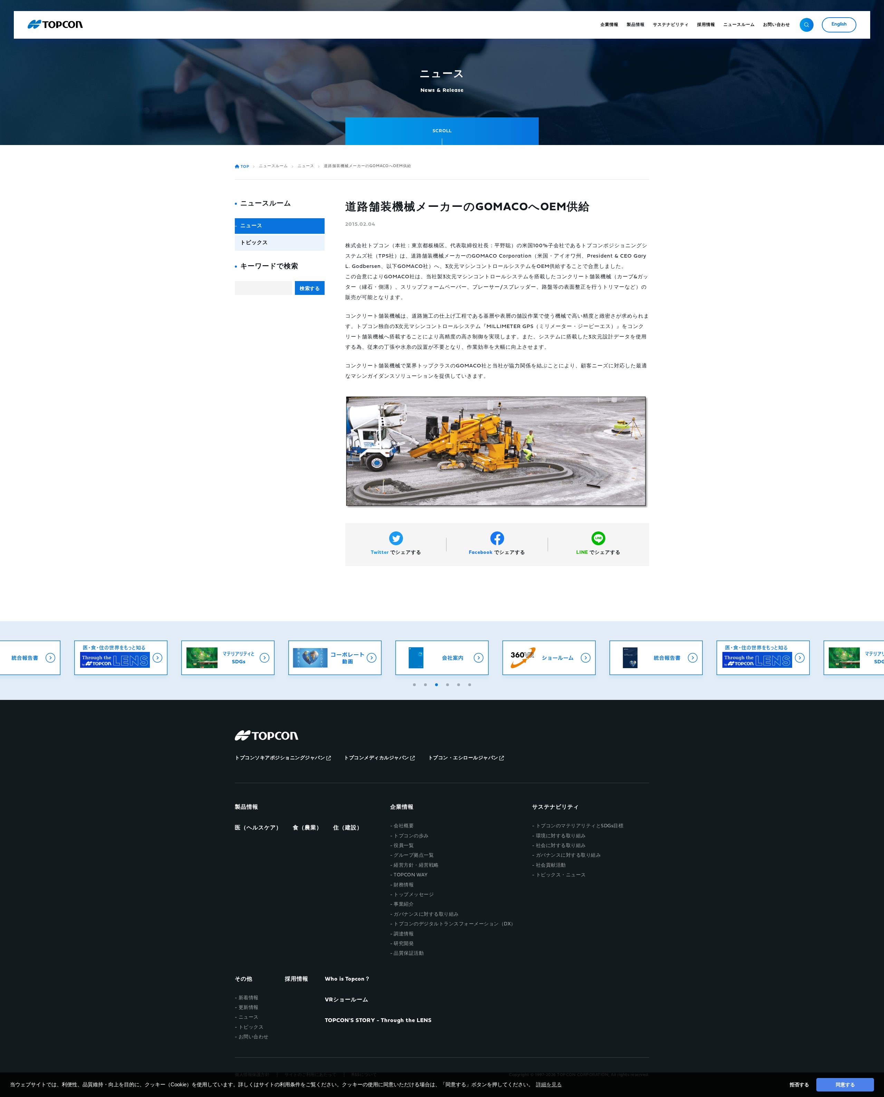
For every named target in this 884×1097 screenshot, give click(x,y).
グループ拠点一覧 (414, 855)
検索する (310, 288)
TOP (245, 167)
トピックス (254, 243)
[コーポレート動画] (335, 658)
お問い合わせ (254, 1037)
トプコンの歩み (411, 836)
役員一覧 (404, 845)
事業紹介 (404, 904)
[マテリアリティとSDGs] (228, 658)
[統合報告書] (656, 658)
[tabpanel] (442, 658)
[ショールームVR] (549, 658)
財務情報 (404, 885)
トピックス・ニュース (561, 875)
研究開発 (404, 943)
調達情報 (404, 934)
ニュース (306, 166)
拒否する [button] (799, 1084)
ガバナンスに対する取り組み (426, 914)
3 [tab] (437, 683)
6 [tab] (470, 683)
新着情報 (249, 998)
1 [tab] (415, 683)
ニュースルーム (273, 166)
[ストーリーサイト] (120, 658)
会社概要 (404, 826)
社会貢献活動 (551, 865)
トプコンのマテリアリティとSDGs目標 (579, 826)
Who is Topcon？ (348, 979)
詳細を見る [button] (549, 1084)
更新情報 (249, 1007)
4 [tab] (448, 683)
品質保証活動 (409, 953)
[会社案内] (442, 658)
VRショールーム (346, 1000)
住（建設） (348, 828)
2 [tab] (426, 683)
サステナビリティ (555, 807)
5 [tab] (459, 683)
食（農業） (307, 828)
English (839, 24)
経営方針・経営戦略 (416, 865)
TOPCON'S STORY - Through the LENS (378, 1020)
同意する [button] (845, 1084)
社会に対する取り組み (561, 845)
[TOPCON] (55, 25)
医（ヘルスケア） (258, 828)
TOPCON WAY (410, 875)
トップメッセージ (414, 894)
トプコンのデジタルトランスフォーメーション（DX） (455, 924)
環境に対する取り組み (561, 836)
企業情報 (402, 807)
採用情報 (296, 979)
